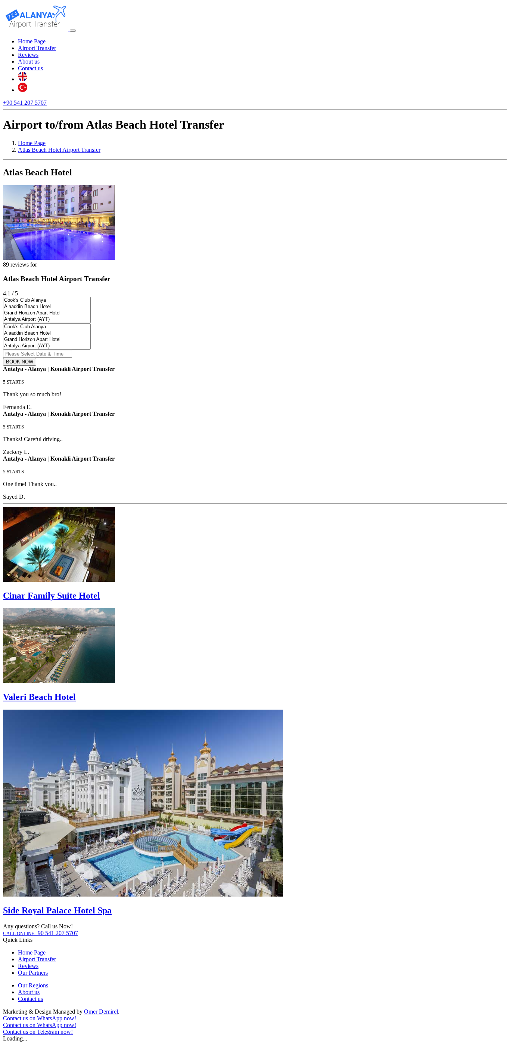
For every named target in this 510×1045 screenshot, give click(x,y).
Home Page (32, 41)
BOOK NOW (19, 362)
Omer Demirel (101, 1011)
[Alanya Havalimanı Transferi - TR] (22, 90)
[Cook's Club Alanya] (46, 300)
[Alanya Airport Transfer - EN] (22, 79)
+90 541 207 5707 (25, 102)
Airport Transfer (37, 48)
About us (29, 61)
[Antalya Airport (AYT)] (46, 319)
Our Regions (33, 985)
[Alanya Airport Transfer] (36, 28)
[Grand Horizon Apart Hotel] (46, 313)
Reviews (28, 55)
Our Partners (33, 972)
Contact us (30, 68)
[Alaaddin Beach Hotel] (46, 307)
